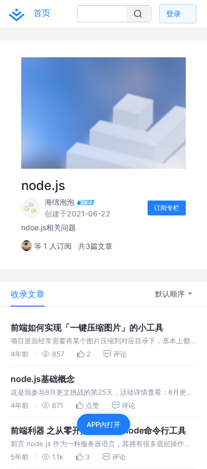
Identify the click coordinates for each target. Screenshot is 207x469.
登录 (173, 13)
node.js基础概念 (43, 379)
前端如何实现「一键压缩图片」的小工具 (87, 327)
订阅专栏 (166, 208)
